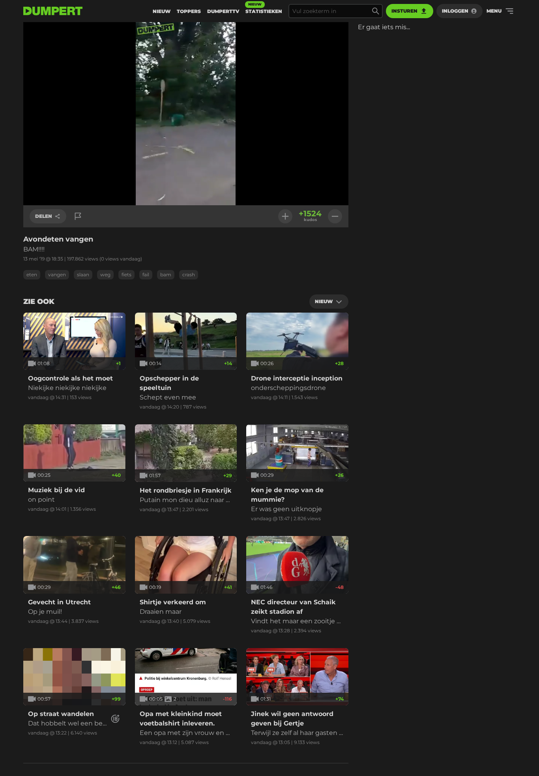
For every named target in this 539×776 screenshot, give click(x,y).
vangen (57, 274)
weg (105, 274)
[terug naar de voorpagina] (52, 11)
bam (165, 274)
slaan (83, 274)
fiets (126, 274)
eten (31, 274)
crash (188, 274)
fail (145, 274)
